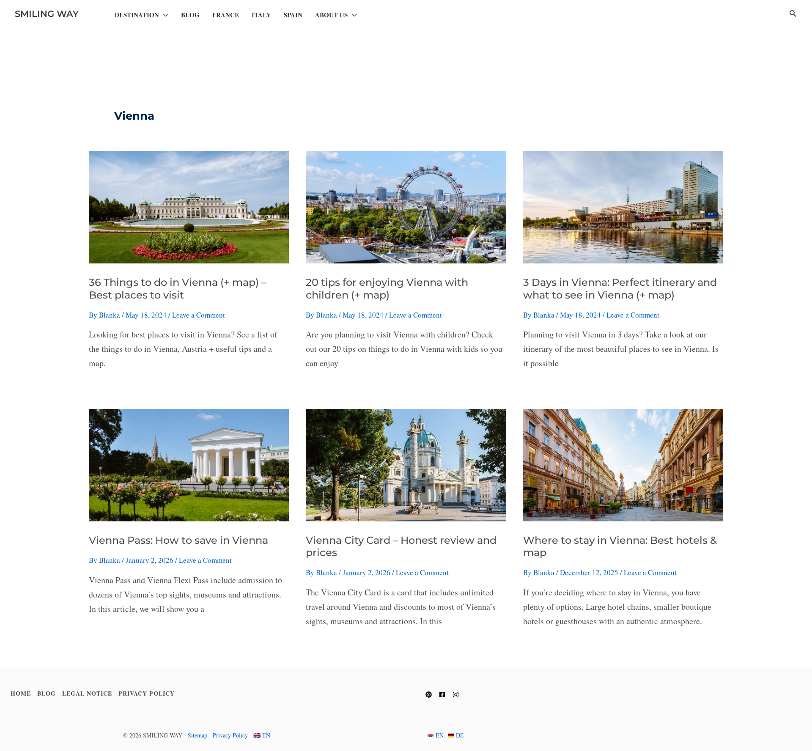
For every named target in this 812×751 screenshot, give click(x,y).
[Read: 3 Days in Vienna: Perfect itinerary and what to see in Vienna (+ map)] (623, 206)
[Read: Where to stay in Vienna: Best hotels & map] (623, 464)
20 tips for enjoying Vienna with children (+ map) (387, 288)
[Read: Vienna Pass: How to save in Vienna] (189, 464)
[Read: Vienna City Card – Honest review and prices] (406, 464)
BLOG (46, 693)
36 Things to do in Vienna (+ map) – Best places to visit (177, 288)
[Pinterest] (428, 694)
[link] (436, 735)
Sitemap (197, 735)
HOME (21, 693)
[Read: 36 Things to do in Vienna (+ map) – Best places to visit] (189, 206)
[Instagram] (456, 694)
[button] (163, 15)
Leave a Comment (198, 315)
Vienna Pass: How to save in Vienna (178, 540)
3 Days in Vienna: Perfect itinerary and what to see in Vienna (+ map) (620, 288)
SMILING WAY (47, 13)
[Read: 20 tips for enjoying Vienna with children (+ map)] (406, 206)
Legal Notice (87, 693)
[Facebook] (442, 694)
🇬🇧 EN (261, 735)
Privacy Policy (146, 693)
